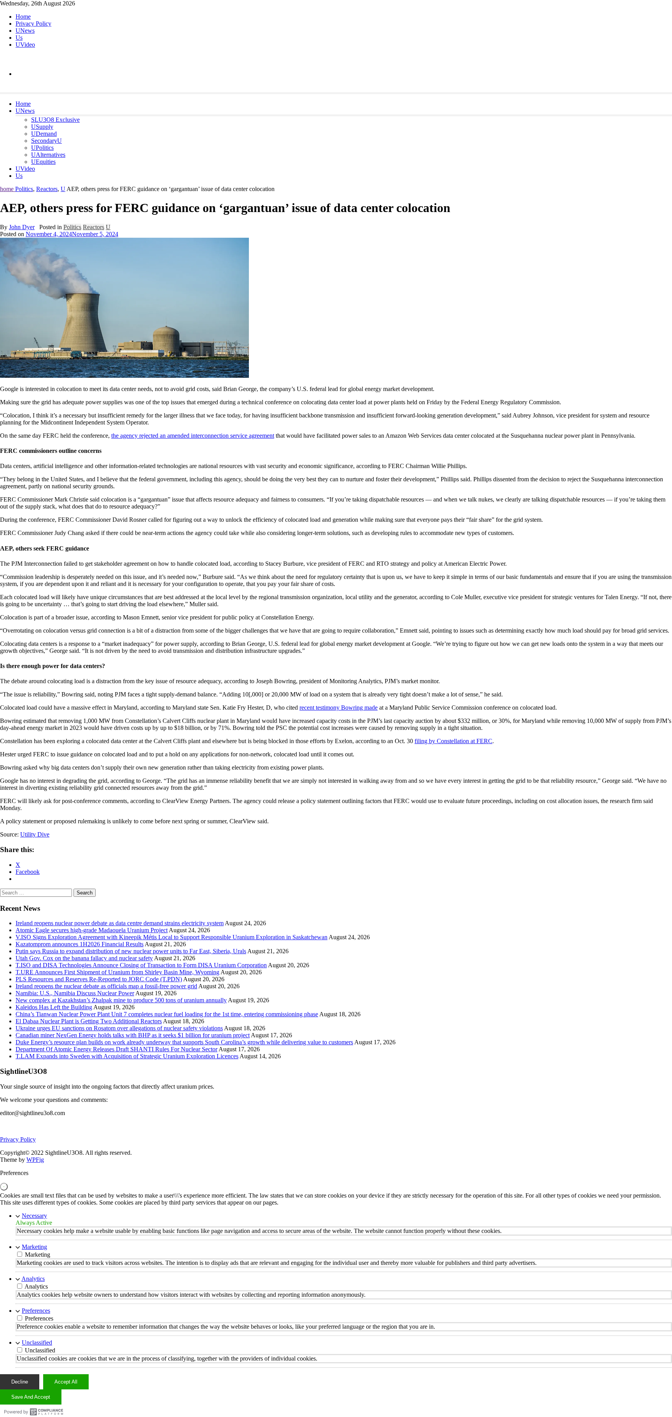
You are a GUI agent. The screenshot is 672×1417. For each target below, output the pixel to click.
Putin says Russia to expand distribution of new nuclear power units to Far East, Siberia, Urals (131, 951)
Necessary (34, 1215)
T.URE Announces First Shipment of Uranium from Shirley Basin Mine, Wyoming (117, 972)
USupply (42, 126)
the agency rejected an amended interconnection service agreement (192, 435)
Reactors (47, 189)
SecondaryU (46, 140)
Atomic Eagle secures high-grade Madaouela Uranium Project (92, 930)
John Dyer (22, 227)
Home (23, 16)
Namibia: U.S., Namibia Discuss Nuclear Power (75, 993)
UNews (25, 30)
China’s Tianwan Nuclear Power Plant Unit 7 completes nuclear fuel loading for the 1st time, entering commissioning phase (167, 1014)
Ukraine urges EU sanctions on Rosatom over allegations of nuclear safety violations (119, 1028)
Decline (19, 1382)
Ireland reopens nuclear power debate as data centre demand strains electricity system (120, 923)
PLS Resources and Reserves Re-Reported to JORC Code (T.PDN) (99, 979)
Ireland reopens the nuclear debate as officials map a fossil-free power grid (106, 986)
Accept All (65, 1382)
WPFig (35, 1159)
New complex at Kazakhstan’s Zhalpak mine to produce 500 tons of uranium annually (121, 1000)
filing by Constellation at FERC (453, 741)
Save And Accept (30, 1397)
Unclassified (37, 1342)
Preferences (36, 1310)
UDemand (44, 133)
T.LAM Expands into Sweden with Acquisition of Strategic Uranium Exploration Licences (127, 1056)
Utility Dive (34, 834)
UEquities (43, 161)
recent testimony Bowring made (338, 707)
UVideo (25, 44)
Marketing (34, 1246)
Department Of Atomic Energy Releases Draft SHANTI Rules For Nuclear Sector (116, 1049)
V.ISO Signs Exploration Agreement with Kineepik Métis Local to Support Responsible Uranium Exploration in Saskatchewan (171, 937)
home (7, 189)
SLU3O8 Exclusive (55, 119)
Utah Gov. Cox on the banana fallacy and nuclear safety (84, 958)
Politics (24, 189)
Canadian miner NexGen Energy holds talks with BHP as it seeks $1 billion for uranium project (133, 1035)
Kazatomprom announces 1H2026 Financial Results (80, 944)
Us (19, 37)
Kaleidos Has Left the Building (54, 1007)
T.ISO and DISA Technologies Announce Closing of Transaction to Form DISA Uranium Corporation (141, 965)
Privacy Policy (33, 23)
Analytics (33, 1278)
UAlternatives (48, 154)
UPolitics (42, 147)
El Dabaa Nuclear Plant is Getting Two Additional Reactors (89, 1021)
